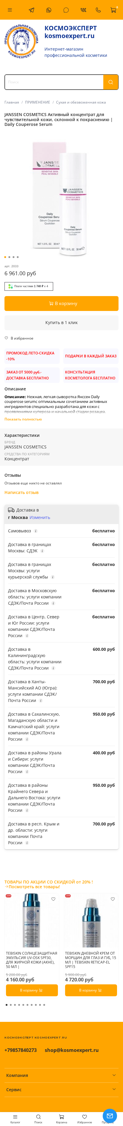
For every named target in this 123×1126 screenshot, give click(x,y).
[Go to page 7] (32, 1005)
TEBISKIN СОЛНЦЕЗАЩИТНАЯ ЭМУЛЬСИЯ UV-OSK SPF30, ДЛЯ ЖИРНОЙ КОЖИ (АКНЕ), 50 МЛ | (31, 959)
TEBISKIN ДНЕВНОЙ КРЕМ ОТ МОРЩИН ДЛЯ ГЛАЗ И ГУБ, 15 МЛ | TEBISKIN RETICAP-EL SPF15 (90, 959)
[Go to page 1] (6, 1005)
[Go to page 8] (36, 1005)
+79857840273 (20, 1050)
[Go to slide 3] (13, 257)
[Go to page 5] (23, 1005)
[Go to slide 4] (18, 257)
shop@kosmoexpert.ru (72, 1050)
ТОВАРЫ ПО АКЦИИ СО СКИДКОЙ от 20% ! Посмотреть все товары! (48, 884)
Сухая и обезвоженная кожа (81, 102)
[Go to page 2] (11, 1005)
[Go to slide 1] (5, 257)
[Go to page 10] (44, 1005)
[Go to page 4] (19, 1005)
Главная (11, 102)
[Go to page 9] (40, 1005)
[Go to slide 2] (9, 257)
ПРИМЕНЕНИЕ (37, 102)
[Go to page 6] (27, 1005)
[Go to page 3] (15, 1005)
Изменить (40, 517)
